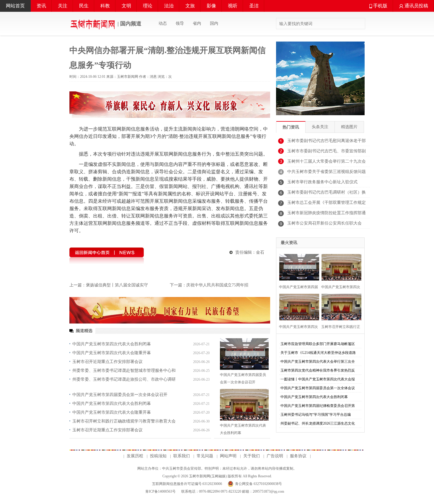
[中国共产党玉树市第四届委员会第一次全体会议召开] (244, 354)
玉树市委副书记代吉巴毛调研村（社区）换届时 (326, 194)
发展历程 (135, 456)
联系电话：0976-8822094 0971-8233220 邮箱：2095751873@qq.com (232, 491)
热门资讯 (291, 127)
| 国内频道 (128, 24)
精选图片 (349, 127)
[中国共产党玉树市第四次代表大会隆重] (297, 306)
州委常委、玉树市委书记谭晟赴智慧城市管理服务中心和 (124, 370)
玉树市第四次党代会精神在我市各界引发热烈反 (317, 370)
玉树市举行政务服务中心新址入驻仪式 (322, 182)
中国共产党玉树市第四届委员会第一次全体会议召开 (119, 394)
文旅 (190, 5)
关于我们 (251, 456)
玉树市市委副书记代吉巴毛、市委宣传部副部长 (326, 152)
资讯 (41, 5)
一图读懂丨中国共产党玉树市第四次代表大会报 (317, 379)
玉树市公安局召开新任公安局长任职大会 (324, 223)
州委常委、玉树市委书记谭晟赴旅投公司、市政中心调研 (124, 379)
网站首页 (15, 5)
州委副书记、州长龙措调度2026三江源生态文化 (317, 423)
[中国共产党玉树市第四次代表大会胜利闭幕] (244, 404)
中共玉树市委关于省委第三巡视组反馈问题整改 (326, 173)
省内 (197, 23)
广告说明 (275, 456)
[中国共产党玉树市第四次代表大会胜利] (339, 266)
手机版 (379, 5)
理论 (147, 5)
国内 (214, 23)
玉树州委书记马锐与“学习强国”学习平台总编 (315, 414)
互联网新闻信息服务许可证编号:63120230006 (187, 484)
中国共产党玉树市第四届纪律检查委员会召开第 (317, 406)
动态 (163, 23)
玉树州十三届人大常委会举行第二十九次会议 (326, 163)
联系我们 (181, 456)
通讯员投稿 (415, 5)
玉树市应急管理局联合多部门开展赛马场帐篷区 (317, 344)
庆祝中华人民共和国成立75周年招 (217, 285)
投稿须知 (158, 456)
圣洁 (254, 5)
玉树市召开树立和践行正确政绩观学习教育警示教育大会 (124, 421)
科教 (105, 5)
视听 (232, 5)
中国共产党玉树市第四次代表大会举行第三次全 (317, 361)
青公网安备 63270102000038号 (258, 484)
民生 (84, 5)
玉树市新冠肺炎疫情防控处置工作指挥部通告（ (326, 214)
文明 (126, 5)
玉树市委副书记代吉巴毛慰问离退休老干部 (326, 140)
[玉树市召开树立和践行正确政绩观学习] (339, 306)
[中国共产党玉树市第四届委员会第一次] (297, 266)
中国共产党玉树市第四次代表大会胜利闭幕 (111, 344)
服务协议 (298, 456)
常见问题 (205, 456)
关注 (62, 5)
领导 (180, 23)
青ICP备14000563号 (160, 491)
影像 (211, 5)
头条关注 (320, 127)
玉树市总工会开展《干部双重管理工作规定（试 (326, 204)
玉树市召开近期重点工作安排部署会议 (107, 361)
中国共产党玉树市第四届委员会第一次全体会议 (317, 388)
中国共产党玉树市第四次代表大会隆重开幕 (111, 353)
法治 (169, 5)
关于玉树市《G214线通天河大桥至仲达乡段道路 (318, 353)
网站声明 (228, 456)
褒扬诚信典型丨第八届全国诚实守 (117, 285)
